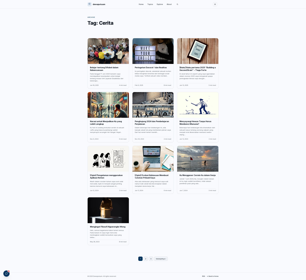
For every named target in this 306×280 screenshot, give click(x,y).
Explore (160, 4)
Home (141, 4)
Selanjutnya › (161, 259)
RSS (203, 276)
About (169, 4)
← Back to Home (213, 276)
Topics (150, 4)
